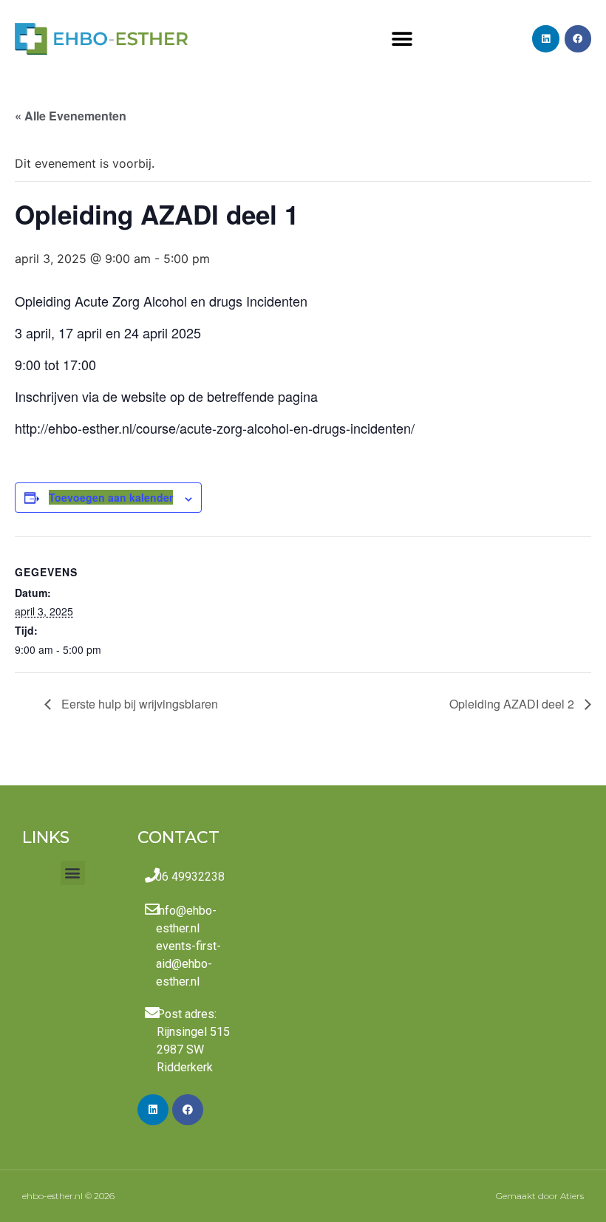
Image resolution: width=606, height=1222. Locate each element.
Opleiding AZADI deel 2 (513, 703)
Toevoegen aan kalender (111, 497)
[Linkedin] (545, 38)
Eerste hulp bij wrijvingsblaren (138, 703)
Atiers (572, 1195)
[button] (401, 38)
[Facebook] (578, 38)
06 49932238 (190, 877)
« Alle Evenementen (70, 115)
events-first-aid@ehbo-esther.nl (188, 964)
